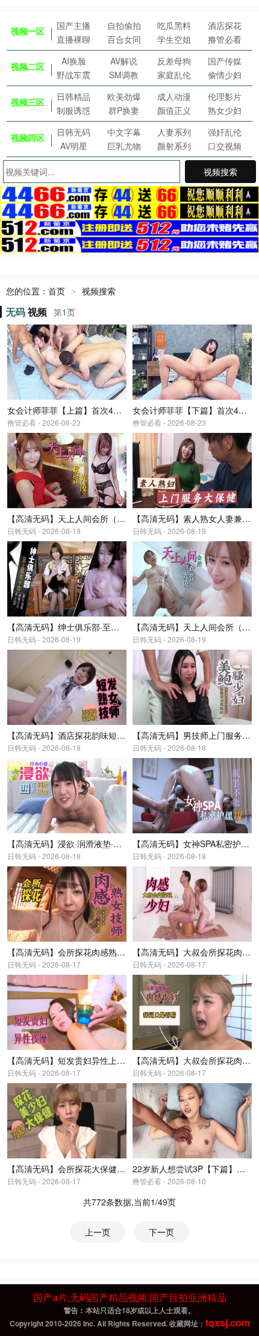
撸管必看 (225, 39)
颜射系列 (174, 146)
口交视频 (225, 146)
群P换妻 (123, 110)
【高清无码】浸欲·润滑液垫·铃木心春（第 (85, 843)
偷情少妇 (225, 75)
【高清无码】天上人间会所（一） (70, 518)
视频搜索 (220, 172)
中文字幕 (124, 132)
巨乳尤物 (124, 146)
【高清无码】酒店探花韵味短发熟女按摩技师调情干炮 (108, 735)
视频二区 (28, 66)
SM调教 (124, 75)
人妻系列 (174, 132)
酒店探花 (225, 25)
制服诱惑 (73, 110)
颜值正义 (174, 110)
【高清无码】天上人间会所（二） (196, 627)
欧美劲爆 (124, 96)
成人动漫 (174, 96)
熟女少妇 (225, 110)
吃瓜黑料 (174, 25)
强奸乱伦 (225, 132)
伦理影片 (225, 96)
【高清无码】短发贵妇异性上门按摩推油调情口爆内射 (108, 1060)
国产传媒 (225, 61)
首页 (56, 291)
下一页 (161, 1232)
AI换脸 (73, 61)
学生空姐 (174, 39)
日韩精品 (73, 96)
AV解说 (123, 61)
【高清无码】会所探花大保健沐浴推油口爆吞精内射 (104, 1169)
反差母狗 (174, 61)
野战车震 (73, 75)
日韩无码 (73, 132)
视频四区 (28, 137)
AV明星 (73, 146)
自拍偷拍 (124, 25)
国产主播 (73, 25)
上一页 (97, 1232)
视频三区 (28, 102)
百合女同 (124, 39)
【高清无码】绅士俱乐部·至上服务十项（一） (92, 627)
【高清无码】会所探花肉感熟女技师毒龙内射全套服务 (108, 952)
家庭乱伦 (174, 75)
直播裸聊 (73, 39)
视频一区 (28, 31)
